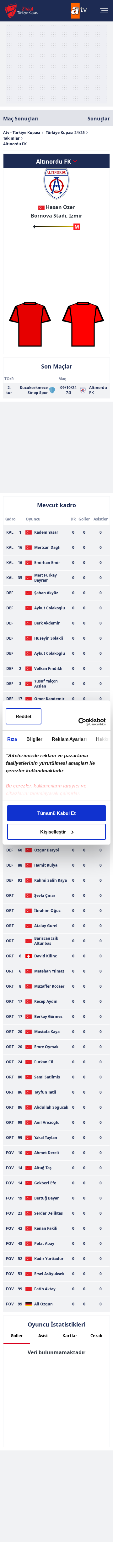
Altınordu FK (54, 161)
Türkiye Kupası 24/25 (65, 132)
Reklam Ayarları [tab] (69, 739)
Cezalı (96, 1336)
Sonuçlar (99, 118)
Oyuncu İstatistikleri (56, 1324)
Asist (43, 1336)
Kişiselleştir (53, 831)
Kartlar (69, 1336)
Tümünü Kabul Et (56, 813)
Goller (17, 1336)
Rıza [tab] (12, 739)
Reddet (23, 716)
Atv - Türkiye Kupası (21, 132)
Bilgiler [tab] (34, 739)
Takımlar (11, 138)
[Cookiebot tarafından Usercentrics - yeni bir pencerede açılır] (80, 722)
